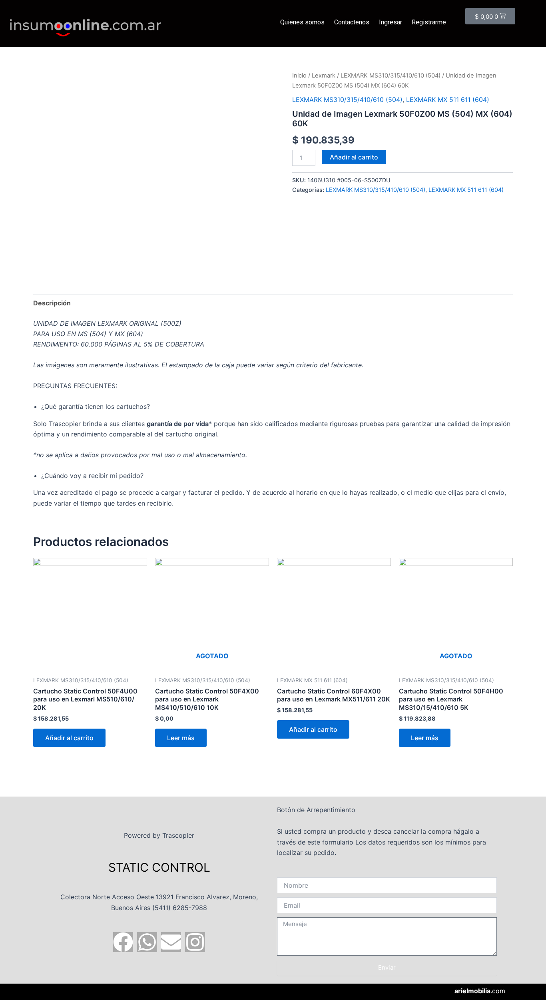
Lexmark (323, 75)
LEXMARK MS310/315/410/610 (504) (390, 75)
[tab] (52, 303)
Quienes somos (302, 22)
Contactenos (351, 22)
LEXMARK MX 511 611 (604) (447, 100)
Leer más (181, 738)
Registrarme (429, 22)
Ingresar (390, 22)
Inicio (299, 75)
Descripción (52, 303)
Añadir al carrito (354, 157)
